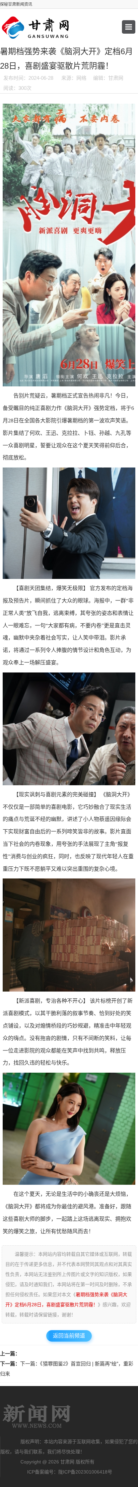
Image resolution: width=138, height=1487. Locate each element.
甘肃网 (37, 1416)
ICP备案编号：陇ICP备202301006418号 (69, 1472)
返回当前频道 (69, 1336)
